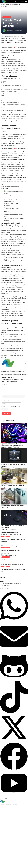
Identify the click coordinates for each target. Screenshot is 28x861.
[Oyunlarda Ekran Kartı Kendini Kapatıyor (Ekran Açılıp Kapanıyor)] (14, 433)
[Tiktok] (14, 712)
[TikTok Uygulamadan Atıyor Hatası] (8, 555)
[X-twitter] (14, 741)
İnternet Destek (7, 17)
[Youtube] (14, 795)
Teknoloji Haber (9, 28)
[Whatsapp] (14, 621)
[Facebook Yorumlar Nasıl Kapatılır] (10, 545)
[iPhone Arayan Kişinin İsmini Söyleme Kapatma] (14, 455)
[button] (16, 1)
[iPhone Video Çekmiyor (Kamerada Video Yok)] (14, 496)
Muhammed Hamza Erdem (6, 447)
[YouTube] (19, 364)
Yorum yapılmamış (9, 30)
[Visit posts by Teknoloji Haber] (4, 30)
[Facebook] (16, 364)
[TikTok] (21, 364)
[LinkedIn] (23, 364)
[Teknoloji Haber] (4, 1)
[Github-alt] (14, 680)
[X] (18, 364)
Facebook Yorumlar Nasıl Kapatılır (10, 550)
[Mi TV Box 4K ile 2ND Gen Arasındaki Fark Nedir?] (14, 517)
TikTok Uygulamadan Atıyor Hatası (10, 560)
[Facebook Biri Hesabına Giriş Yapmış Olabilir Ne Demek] (11, 534)
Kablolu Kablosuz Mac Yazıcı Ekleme (12, 485)
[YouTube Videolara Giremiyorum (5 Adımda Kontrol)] (12, 564)
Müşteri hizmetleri (12, 804)
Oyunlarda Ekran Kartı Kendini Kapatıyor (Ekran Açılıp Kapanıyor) (12, 445)
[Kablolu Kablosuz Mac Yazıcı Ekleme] (14, 476)
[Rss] (25, 364)
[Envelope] (14, 650)
